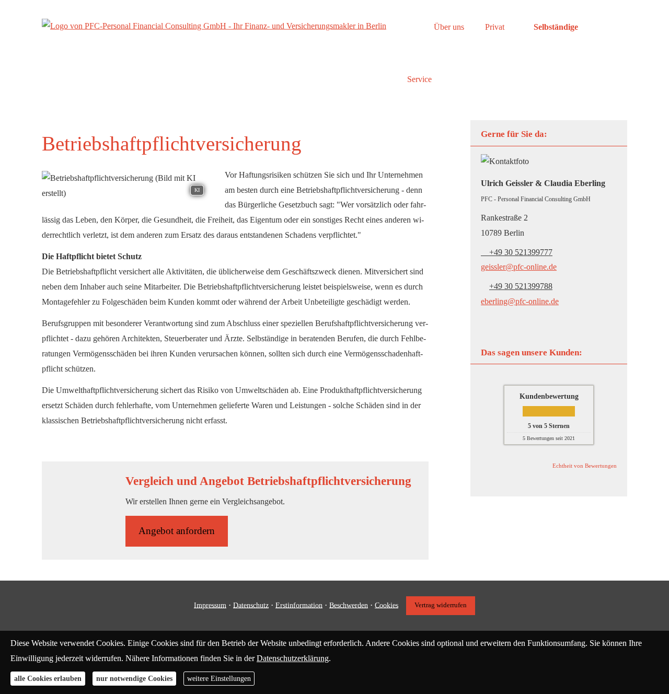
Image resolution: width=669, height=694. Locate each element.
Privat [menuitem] (494, 26)
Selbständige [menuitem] (556, 26)
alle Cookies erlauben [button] (48, 679)
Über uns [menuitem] (449, 26)
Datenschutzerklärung (293, 657)
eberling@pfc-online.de (520, 301)
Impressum (210, 605)
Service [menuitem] (419, 79)
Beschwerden (348, 605)
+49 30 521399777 (520, 252)
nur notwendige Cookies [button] (134, 679)
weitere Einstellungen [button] (219, 679)
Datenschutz (251, 605)
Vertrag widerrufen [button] (440, 605)
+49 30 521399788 (520, 286)
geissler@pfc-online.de (519, 266)
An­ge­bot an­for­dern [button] (177, 530)
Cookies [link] (386, 605)
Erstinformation (298, 605)
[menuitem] (410, 26)
